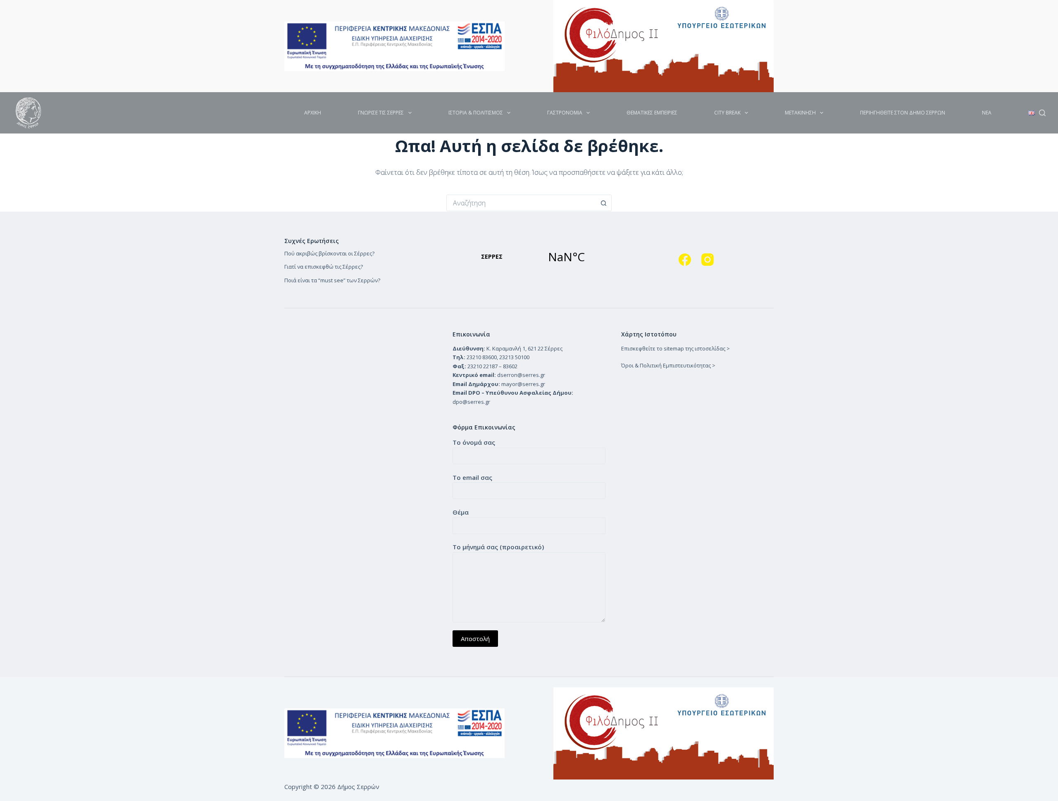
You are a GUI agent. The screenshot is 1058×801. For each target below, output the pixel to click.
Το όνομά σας (474, 442)
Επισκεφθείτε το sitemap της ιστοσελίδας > (675, 348)
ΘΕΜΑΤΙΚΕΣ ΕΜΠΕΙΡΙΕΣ (652, 112)
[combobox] (521, 203)
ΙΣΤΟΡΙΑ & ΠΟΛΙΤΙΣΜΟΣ (475, 112)
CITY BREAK (727, 112)
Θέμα (461, 512)
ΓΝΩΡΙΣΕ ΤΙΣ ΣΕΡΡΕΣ (381, 112)
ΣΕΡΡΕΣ (529, 256)
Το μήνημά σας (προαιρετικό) (498, 547)
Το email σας (472, 477)
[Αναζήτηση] (1042, 113)
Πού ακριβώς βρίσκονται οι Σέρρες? (329, 253)
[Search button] (603, 203)
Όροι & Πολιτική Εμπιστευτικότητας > (668, 365)
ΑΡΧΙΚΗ (312, 112)
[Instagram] (707, 259)
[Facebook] (685, 259)
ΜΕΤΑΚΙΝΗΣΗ (800, 112)
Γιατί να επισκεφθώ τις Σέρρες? (323, 266)
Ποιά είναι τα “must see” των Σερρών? (332, 280)
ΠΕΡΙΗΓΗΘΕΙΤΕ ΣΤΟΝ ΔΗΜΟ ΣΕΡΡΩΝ (902, 112)
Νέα (986, 112)
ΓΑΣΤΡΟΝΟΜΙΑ (564, 112)
